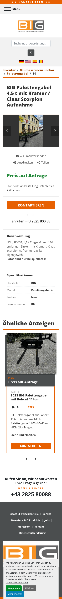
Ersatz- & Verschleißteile (24, 514)
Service (47, 514)
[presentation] (26, 458)
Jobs (47, 520)
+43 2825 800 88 (37, 221)
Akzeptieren (14, 588)
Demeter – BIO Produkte (25, 520)
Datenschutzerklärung (17, 582)
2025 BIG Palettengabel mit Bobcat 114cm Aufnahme (29, 399)
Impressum (23, 526)
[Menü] (7, 9)
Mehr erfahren (15, 593)
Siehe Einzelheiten (23, 435)
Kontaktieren (31, 205)
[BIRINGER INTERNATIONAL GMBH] (31, 554)
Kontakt (39, 526)
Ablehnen (29, 588)
